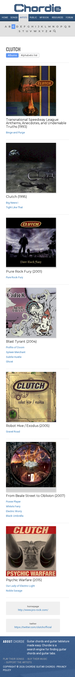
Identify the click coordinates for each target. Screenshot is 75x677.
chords (50, 666)
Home (5, 17)
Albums (12, 55)
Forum (69, 17)
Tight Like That (14, 207)
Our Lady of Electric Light (20, 585)
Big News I (12, 202)
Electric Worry (14, 511)
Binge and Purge (15, 132)
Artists (23, 17)
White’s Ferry (13, 506)
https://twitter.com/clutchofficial (33, 627)
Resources (57, 17)
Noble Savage (14, 590)
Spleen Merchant (15, 352)
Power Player (13, 501)
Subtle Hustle (13, 356)
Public (33, 17)
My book (44, 17)
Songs (14, 17)
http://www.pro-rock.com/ (33, 609)
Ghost (9, 361)
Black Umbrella (14, 515)
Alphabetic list (29, 55)
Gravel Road (13, 431)
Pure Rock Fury (14, 277)
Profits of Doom (15, 347)
